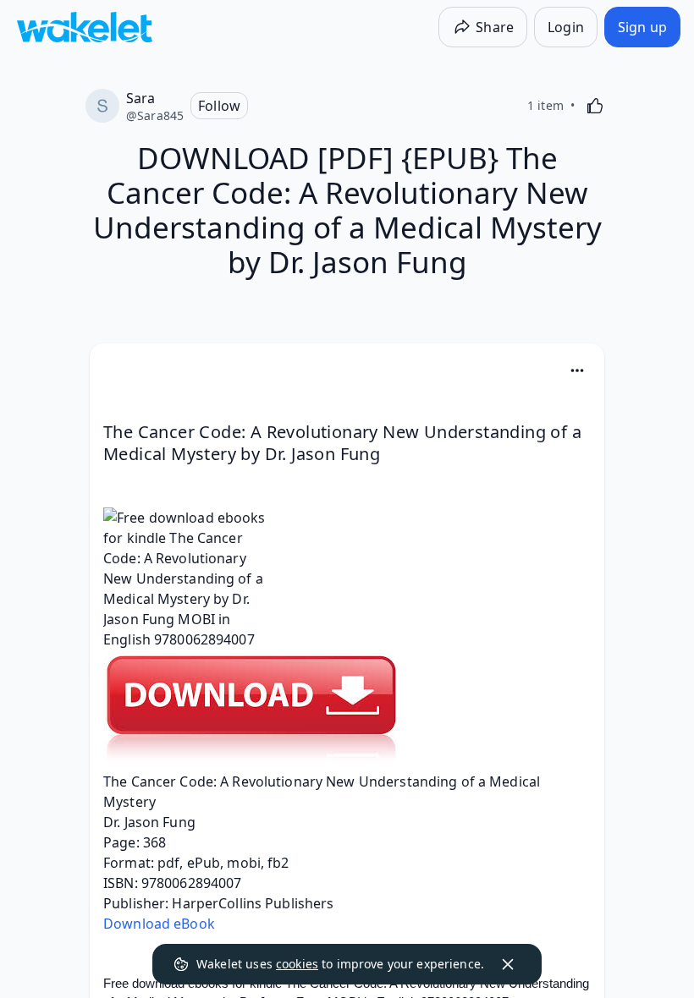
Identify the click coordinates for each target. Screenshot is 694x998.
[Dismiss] (507, 964)
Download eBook (159, 923)
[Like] (595, 105)
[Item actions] (577, 370)
